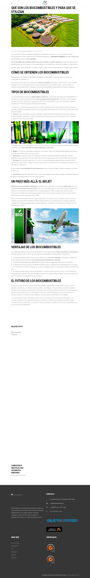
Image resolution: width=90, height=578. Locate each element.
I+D (12, 549)
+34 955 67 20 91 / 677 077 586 (58, 507)
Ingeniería (29, 51)
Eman (14, 51)
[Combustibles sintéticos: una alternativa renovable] (18, 397)
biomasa (39, 77)
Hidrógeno (14, 552)
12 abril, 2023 (15, 475)
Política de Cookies (62, 575)
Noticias (13, 555)
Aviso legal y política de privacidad (50, 575)
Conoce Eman (15, 543)
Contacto (13, 558)
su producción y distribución (30, 262)
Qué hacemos (15, 546)
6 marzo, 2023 (37, 51)
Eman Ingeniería (21, 51)
